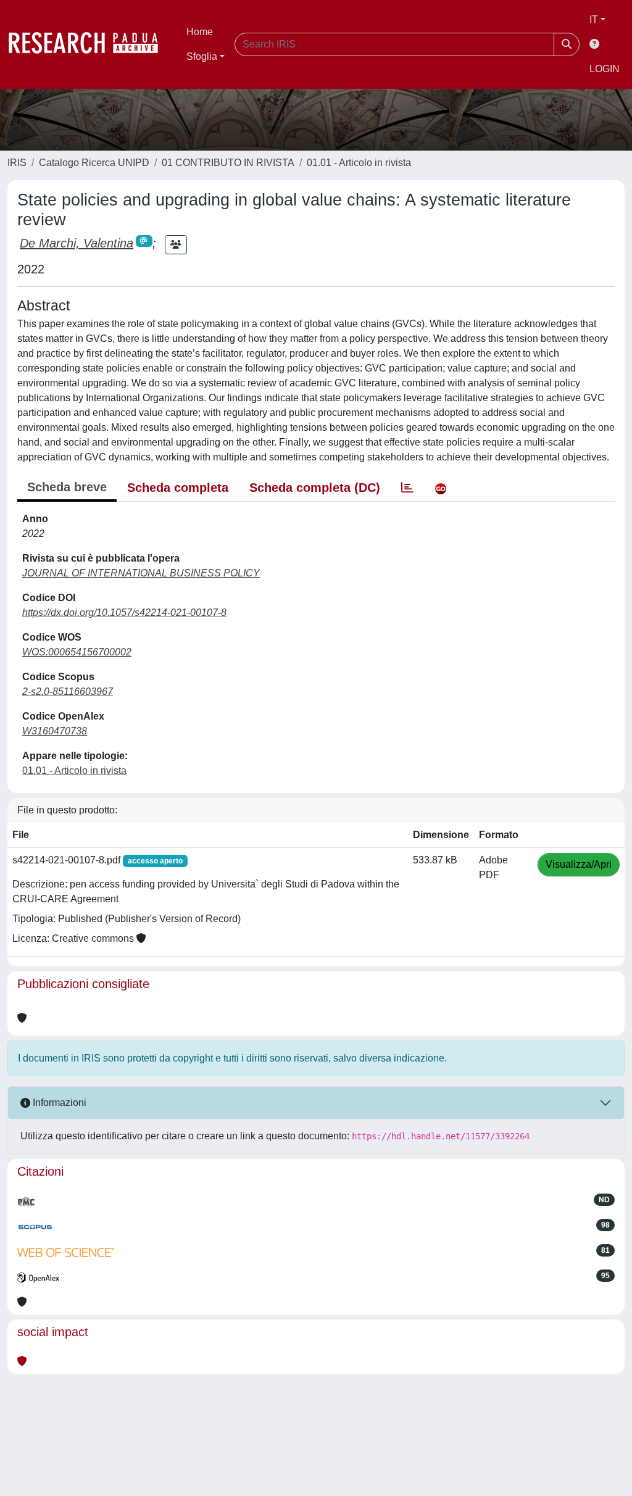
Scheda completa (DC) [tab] (314, 487)
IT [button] (593, 19)
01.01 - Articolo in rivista (359, 162)
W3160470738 (54, 731)
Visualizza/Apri (579, 864)
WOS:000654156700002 (76, 652)
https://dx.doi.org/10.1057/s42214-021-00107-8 (124, 612)
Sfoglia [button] (201, 56)
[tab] (407, 488)
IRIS (17, 162)
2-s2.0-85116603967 (67, 691)
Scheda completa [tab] (177, 487)
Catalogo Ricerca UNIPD (94, 162)
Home (199, 32)
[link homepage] (89, 44)
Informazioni (58, 1102)
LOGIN (604, 69)
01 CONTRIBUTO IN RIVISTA (228, 162)
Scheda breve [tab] (67, 487)
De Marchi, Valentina (76, 243)
